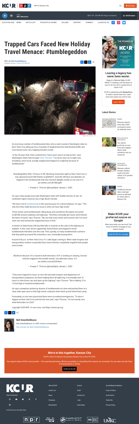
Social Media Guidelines (114, 385)
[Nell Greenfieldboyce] (9, 325)
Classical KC (103, 22)
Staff (79, 390)
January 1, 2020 (65, 187)
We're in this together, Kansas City (69, 352)
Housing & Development (122, 164)
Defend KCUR (69, 369)
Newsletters (53, 405)
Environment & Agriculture (122, 139)
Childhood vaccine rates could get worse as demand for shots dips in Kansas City (124, 194)
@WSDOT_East (52, 177)
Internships (81, 405)
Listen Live (52, 390)
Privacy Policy (110, 405)
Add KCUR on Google (118, 234)
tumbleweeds (33, 204)
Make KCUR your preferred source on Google (118, 217)
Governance (110, 395)
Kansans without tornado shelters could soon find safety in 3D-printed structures (124, 173)
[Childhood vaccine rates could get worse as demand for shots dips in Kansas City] (109, 190)
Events (79, 385)
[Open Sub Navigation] (23, 22)
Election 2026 (8, 22)
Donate (131, 6)
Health (119, 119)
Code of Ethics (111, 390)
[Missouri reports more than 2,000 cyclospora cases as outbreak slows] (109, 123)
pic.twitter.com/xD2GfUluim (50, 261)
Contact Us (81, 395)
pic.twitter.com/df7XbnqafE (50, 183)
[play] (5, 15)
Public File (109, 400)
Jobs (79, 400)
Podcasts (52, 400)
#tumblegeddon (20, 174)
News (19, 22)
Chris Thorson (46, 158)
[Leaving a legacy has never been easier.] (118, 52)
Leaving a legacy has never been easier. (118, 74)
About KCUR (53, 385)
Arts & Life (30, 22)
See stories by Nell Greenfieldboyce (32, 327)
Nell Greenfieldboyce (18, 61)
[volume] (11, 15)
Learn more (118, 102)
